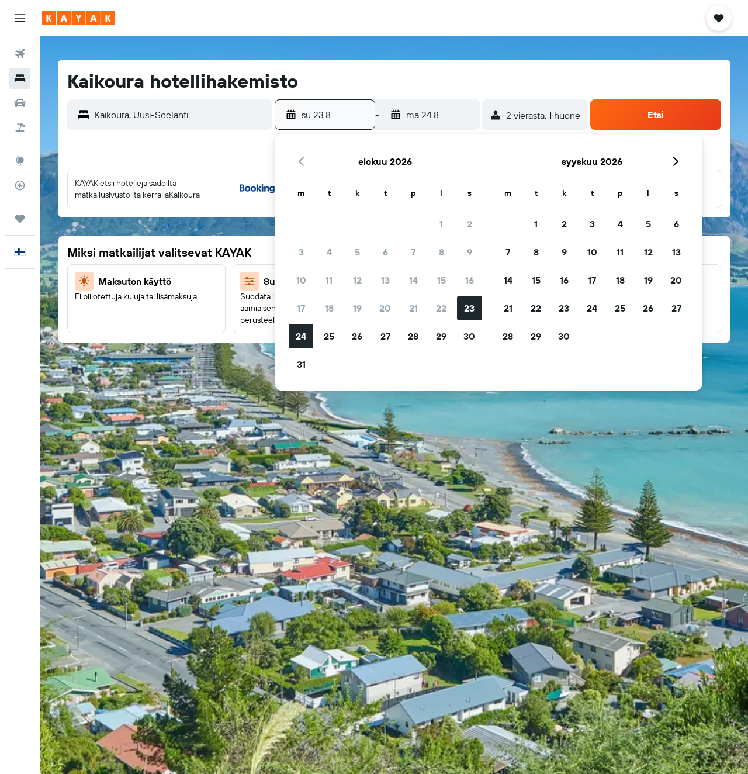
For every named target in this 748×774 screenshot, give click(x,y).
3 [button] (301, 252)
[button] (20, 18)
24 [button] (301, 336)
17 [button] (301, 308)
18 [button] (329, 308)
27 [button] (385, 336)
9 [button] (469, 252)
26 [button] (357, 336)
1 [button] (441, 224)
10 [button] (301, 280)
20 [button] (385, 308)
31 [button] (301, 364)
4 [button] (329, 252)
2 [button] (469, 224)
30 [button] (469, 336)
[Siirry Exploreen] (20, 160)
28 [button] (413, 336)
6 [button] (385, 252)
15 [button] (441, 280)
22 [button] (441, 308)
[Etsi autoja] (20, 103)
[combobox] (180, 114)
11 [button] (329, 280)
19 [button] (357, 308)
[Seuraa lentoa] (20, 185)
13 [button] (385, 280)
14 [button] (413, 280)
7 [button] (413, 252)
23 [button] (469, 308)
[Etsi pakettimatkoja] (20, 127)
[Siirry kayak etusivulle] (78, 18)
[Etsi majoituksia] (20, 78)
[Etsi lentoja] (20, 53)
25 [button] (329, 336)
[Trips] (20, 218)
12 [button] (357, 280)
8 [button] (441, 252)
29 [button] (441, 336)
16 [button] (469, 280)
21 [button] (413, 308)
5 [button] (357, 252)
